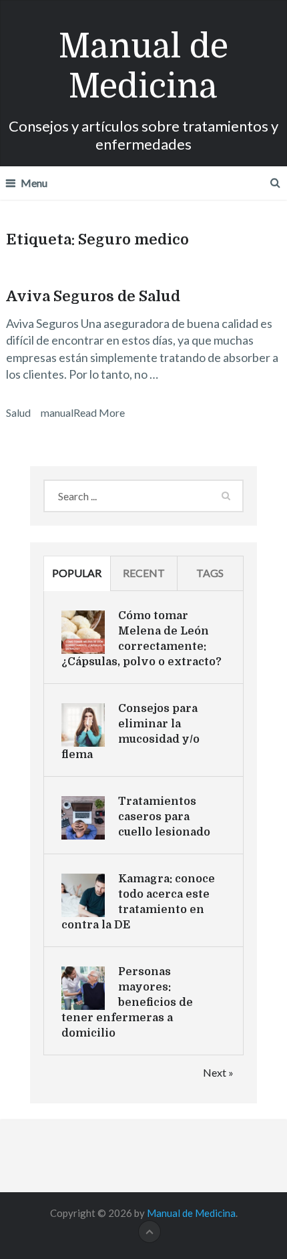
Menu (34, 182)
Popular (76, 572)
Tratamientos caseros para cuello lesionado (164, 816)
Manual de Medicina (143, 66)
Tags (210, 572)
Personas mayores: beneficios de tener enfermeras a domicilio (127, 1002)
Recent (144, 572)
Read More (99, 412)
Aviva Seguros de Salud (93, 296)
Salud (18, 412)
